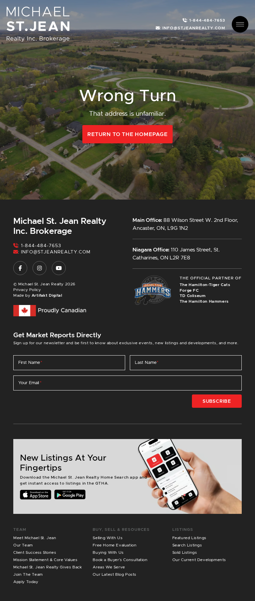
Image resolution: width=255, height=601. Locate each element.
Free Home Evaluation (114, 544)
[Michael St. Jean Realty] (38, 24)
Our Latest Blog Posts (114, 574)
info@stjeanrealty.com (56, 252)
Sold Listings (184, 552)
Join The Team (28, 574)
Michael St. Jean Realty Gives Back (47, 566)
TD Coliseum (193, 295)
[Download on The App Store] (35, 494)
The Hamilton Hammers (204, 301)
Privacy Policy (27, 289)
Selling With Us (108, 537)
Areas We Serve (109, 566)
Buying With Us (108, 552)
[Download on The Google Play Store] (70, 494)
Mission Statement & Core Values (45, 559)
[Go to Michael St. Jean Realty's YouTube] (59, 268)
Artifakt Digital (47, 295)
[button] (240, 24)
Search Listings (187, 544)
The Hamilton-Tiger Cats (205, 284)
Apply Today (26, 581)
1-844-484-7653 (41, 245)
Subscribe (217, 401)
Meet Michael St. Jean (34, 537)
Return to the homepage (127, 134)
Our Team (23, 544)
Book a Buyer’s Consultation (120, 559)
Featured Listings (189, 537)
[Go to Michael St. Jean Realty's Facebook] (20, 268)
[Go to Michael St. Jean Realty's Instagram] (39, 268)
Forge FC (189, 290)
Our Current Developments (199, 559)
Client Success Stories (34, 552)
